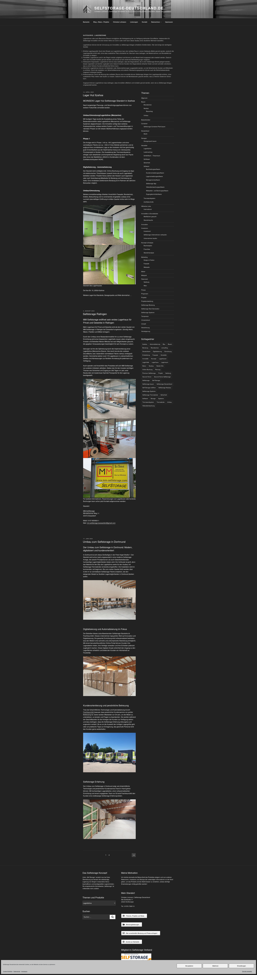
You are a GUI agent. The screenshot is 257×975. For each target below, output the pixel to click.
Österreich (144, 279)
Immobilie (145, 359)
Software (146, 166)
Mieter (143, 272)
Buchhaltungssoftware (153, 169)
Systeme (161, 398)
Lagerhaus (155, 362)
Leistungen (134, 22)
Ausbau (144, 344)
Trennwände (161, 402)
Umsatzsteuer (145, 320)
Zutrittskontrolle (148, 202)
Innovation (144, 224)
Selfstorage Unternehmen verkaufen (155, 235)
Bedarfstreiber (145, 120)
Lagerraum (164, 362)
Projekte (143, 297)
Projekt (160, 373)
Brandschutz (148, 105)
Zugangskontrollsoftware (154, 194)
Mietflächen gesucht (150, 216)
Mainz (144, 366)
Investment (147, 231)
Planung (157, 369)
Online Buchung (147, 369)
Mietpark (144, 275)
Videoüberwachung (148, 406)
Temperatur (145, 316)
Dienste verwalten (247, 971)
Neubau (146, 108)
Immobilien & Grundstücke (149, 214)
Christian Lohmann (119, 22)
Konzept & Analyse (147, 243)
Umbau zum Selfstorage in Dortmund (104, 541)
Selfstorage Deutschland (164, 384)
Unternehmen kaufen (150, 238)
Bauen (143, 102)
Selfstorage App (151, 183)
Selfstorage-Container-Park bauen (154, 127)
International (148, 209)
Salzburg (146, 282)
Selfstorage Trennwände (150, 395)
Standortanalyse (149, 253)
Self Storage (156, 380)
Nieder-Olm (160, 366)
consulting (164, 348)
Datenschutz (16, 971)
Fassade (146, 264)
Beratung (145, 348)
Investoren (144, 228)
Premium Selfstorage (149, 373)
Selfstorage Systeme (147, 312)
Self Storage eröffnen (149, 388)
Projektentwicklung (147, 301)
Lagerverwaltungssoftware (154, 176)
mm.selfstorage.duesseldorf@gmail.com (101, 523)
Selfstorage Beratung (148, 305)
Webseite (147, 267)
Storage (153, 398)
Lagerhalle (145, 362)
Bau (164, 344)
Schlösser (147, 159)
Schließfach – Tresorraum (152, 156)
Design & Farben (149, 260)
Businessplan (148, 246)
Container (144, 124)
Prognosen (144, 294)
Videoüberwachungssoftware (155, 187)
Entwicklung (146, 355)
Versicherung (145, 328)
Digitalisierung (157, 351)
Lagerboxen (163, 359)
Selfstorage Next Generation (150, 309)
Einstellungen (241, 966)
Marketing (144, 257)
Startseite (86, 22)
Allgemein (144, 98)
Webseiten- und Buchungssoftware (157, 191)
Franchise (147, 249)
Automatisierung (155, 344)
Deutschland (145, 131)
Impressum (24, 971)
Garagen (144, 138)
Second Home (146, 377)
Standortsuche (148, 220)
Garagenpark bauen (150, 141)
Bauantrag (149, 111)
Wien (145, 286)
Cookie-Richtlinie (7, 971)
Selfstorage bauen (148, 384)
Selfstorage (146, 380)
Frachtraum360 (88, 712)
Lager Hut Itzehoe (93, 95)
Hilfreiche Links (146, 206)
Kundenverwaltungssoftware (155, 173)
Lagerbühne (147, 148)
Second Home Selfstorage (162, 377)
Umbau (146, 115)
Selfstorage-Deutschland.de (129, 8)
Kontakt (144, 22)
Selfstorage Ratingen (95, 314)
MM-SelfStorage (89, 511)
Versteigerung (145, 331)
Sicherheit (147, 163)
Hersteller (144, 145)
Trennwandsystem (149, 198)
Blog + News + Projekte (101, 22)
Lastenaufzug (148, 152)
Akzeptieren (189, 966)
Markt (145, 134)
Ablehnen (215, 966)
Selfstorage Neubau (164, 388)
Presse (143, 290)
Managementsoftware (153, 180)
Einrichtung (168, 351)
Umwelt (143, 324)
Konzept (153, 359)
